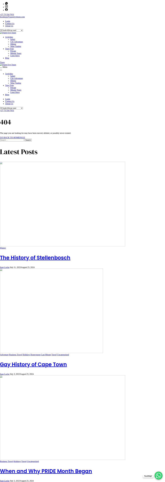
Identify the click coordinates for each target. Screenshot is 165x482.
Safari (12, 39)
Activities (9, 37)
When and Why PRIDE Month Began (46, 471)
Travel (54, 355)
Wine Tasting (15, 46)
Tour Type (9, 49)
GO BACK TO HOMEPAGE (12, 137)
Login (7, 21)
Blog (7, 58)
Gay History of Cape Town (33, 364)
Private (13, 51)
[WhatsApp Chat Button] (158, 475)
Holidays (26, 355)
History (3, 248)
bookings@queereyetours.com (12, 17)
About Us (9, 26)
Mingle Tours (15, 53)
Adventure (4, 355)
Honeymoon (35, 355)
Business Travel (15, 355)
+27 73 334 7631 (7, 14)
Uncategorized (63, 355)
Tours (2, 62)
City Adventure (16, 42)
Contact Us (9, 23)
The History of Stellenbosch (35, 257)
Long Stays (15, 56)
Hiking (13, 44)
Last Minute (46, 355)
